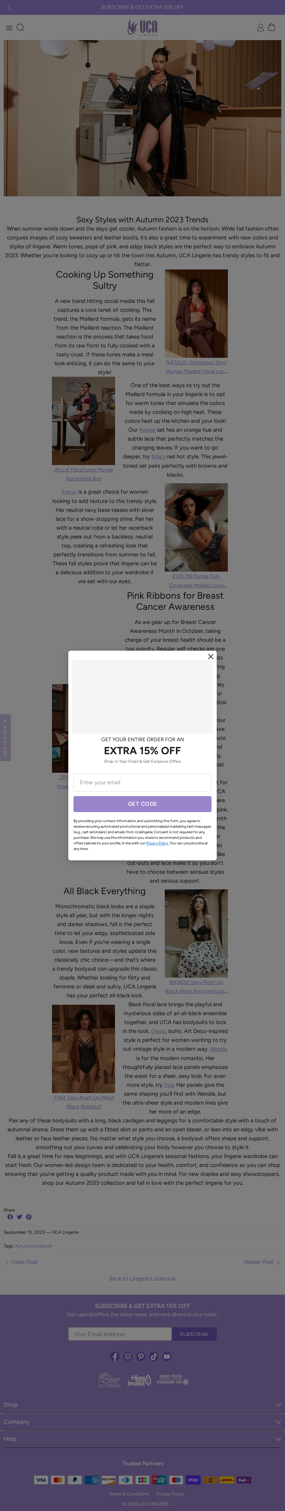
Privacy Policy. (157, 843)
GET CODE (142, 804)
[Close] (211, 657)
